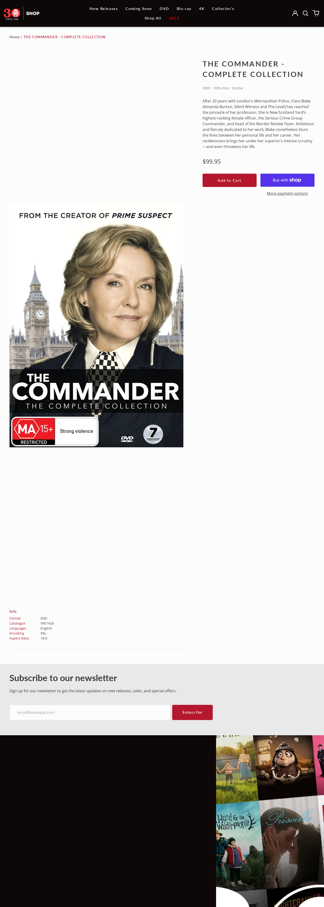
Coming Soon (138, 8)
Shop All (153, 18)
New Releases (104, 8)
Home (14, 37)
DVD (164, 8)
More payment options (287, 193)
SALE (174, 18)
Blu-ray (184, 8)
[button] (305, 13)
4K (201, 8)
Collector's (223, 8)
